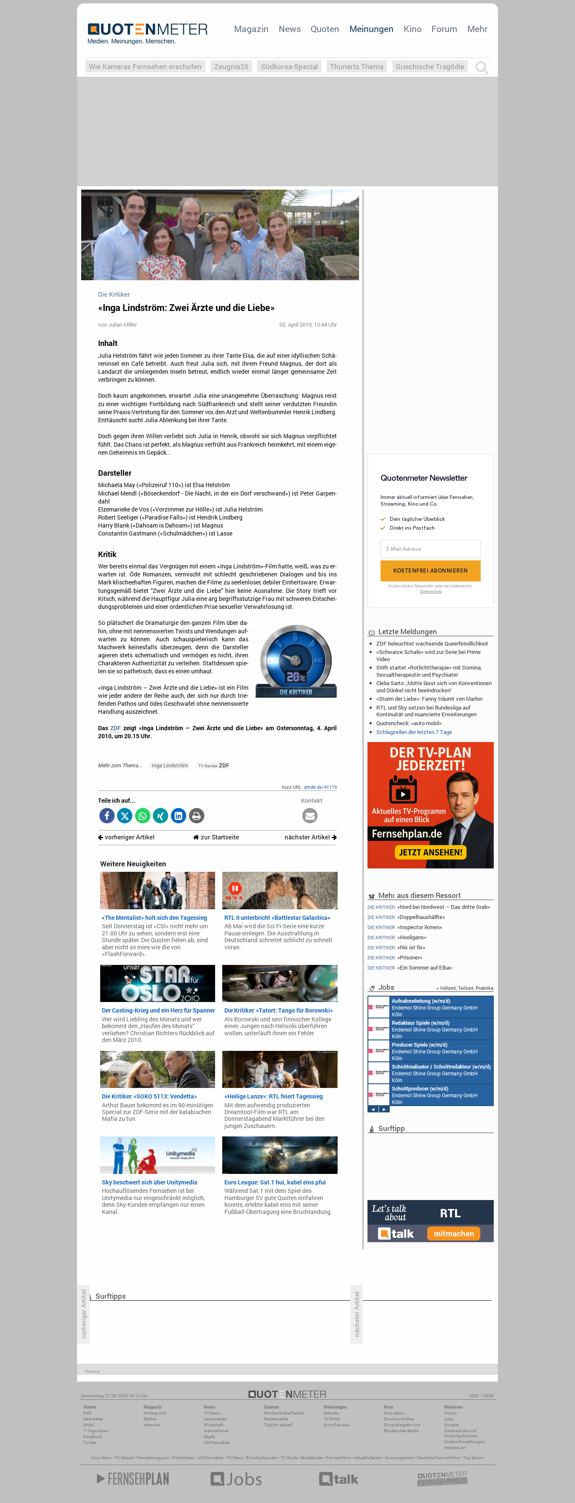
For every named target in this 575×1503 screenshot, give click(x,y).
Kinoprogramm (399, 1457)
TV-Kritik (332, 1419)
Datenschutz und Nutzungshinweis (461, 1433)
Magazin (251, 29)
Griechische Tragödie (430, 66)
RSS (87, 1413)
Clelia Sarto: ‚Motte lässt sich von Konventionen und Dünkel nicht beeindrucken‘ (434, 686)
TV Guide (289, 1457)
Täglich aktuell (278, 1425)
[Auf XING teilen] (161, 816)
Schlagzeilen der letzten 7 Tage (414, 732)
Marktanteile (276, 1419)
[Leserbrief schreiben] (310, 816)
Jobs (449, 1419)
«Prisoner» (394, 957)
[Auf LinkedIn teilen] (179, 816)
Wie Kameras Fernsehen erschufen (145, 66)
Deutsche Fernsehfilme (438, 1457)
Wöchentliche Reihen (284, 1413)
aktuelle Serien (368, 1457)
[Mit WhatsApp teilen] (143, 816)
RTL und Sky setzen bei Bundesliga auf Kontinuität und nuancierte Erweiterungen (426, 711)
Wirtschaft (213, 1425)
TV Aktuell (124, 1457)
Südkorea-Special (289, 66)
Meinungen (371, 29)
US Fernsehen (211, 1457)
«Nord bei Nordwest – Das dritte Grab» (428, 907)
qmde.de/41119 (320, 787)
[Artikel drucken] (196, 816)
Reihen (150, 1419)
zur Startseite (219, 837)
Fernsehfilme (338, 1457)
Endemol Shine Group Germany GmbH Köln (435, 1007)
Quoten (325, 29)
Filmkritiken (183, 1457)
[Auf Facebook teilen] (107, 816)
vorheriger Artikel (128, 837)
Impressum (455, 1447)
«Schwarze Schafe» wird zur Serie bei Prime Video (428, 655)
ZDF (115, 728)
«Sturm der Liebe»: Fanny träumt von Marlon (429, 698)
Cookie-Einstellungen (464, 1441)
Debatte (331, 1413)
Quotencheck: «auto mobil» (409, 723)
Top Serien (473, 1457)
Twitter (89, 1442)
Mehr (477, 29)
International (216, 1430)
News (290, 29)
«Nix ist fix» (396, 947)
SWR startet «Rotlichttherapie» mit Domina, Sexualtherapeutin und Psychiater (429, 671)
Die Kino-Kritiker (399, 1419)
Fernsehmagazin (153, 1457)
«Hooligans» (396, 937)
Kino (413, 29)
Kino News (102, 1457)
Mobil (89, 1425)
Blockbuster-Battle (401, 1430)
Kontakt (451, 1425)
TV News (235, 1457)
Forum (444, 29)
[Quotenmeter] (147, 33)
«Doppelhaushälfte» (406, 917)
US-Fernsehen (217, 1442)
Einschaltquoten (262, 1457)
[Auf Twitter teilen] (125, 816)
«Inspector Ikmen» (404, 927)
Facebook (92, 1436)
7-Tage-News (96, 1430)
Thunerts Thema (356, 66)
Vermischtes (215, 1419)
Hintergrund (155, 1413)
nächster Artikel (308, 837)
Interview (152, 1425)
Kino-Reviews (337, 1425)
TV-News (212, 1413)
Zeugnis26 (231, 66)
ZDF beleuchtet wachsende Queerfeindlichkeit (432, 643)
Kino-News (394, 1413)
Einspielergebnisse (402, 1425)
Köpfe (209, 1436)
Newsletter (93, 1419)
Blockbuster (312, 1457)
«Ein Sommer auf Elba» (409, 967)
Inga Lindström (170, 765)
